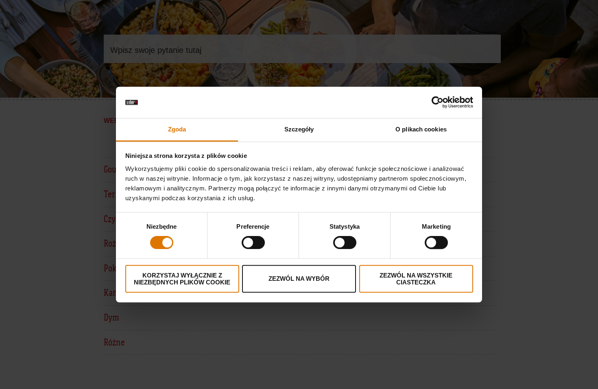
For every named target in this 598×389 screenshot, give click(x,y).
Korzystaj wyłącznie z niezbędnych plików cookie (182, 279)
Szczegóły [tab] (299, 129)
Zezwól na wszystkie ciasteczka (416, 279)
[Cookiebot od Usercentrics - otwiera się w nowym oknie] (437, 102)
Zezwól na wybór (299, 278)
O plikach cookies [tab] (421, 129)
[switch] (253, 242)
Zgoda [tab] (177, 129)
